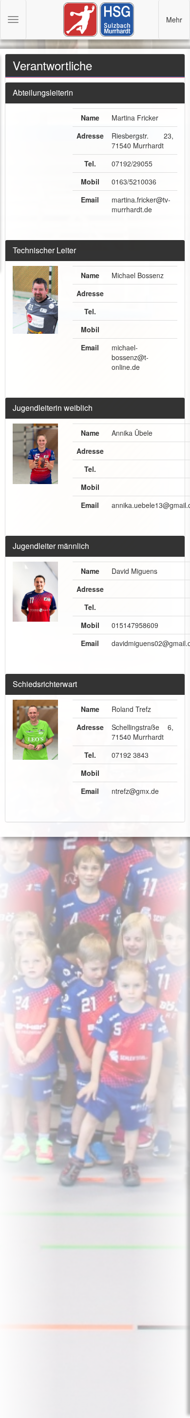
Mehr (174, 19)
